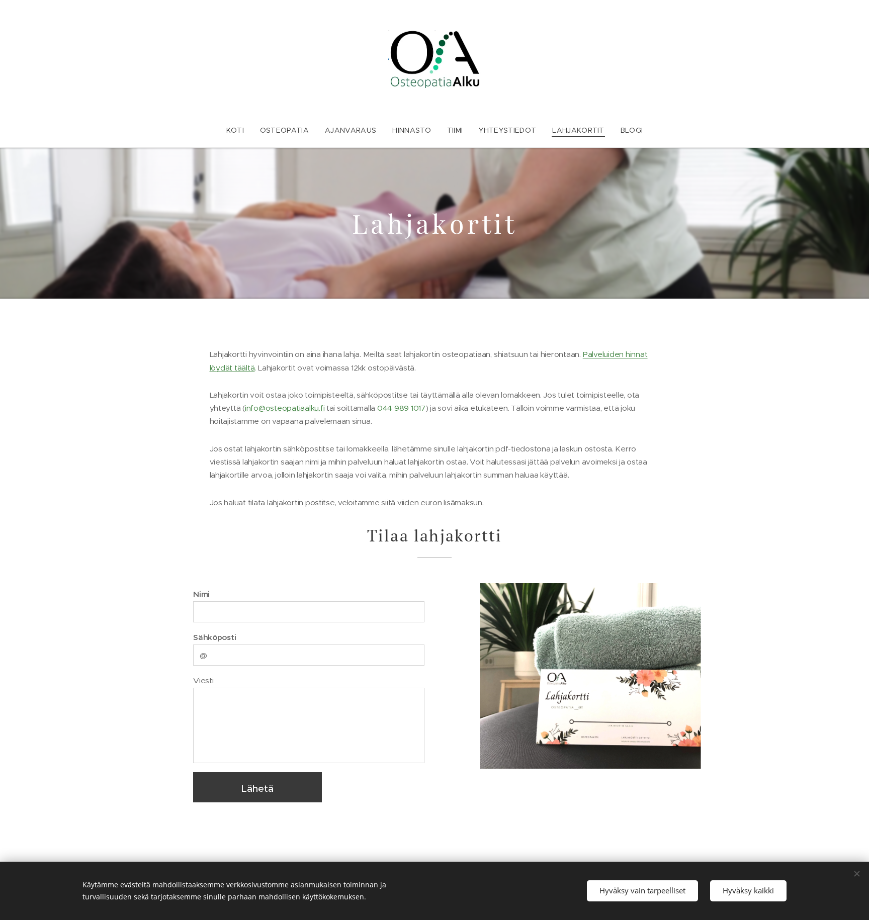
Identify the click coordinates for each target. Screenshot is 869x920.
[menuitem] (239, 130)
